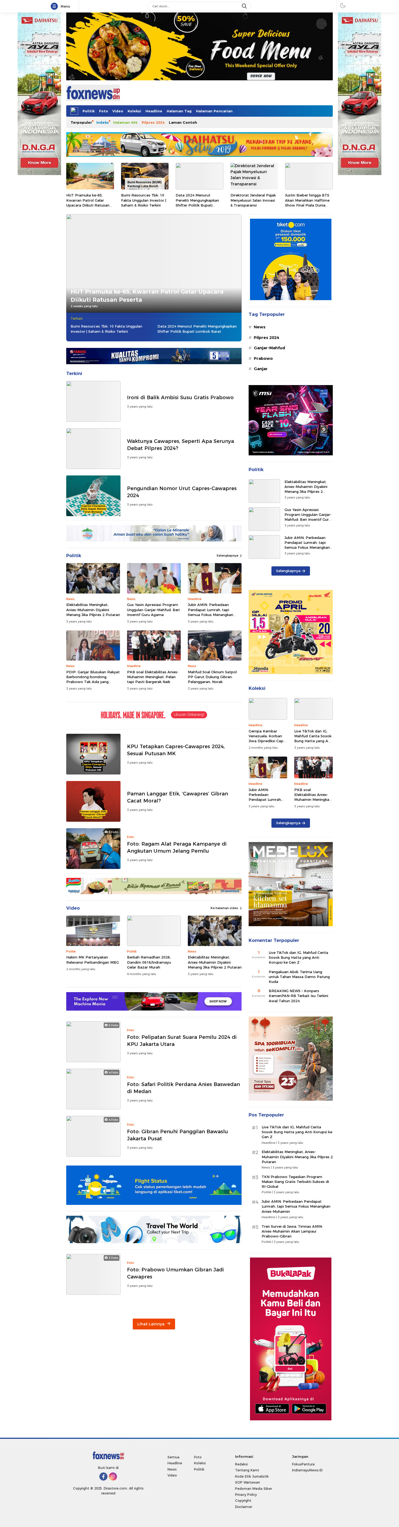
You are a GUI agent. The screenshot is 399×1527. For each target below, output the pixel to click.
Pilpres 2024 (266, 337)
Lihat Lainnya (151, 1324)
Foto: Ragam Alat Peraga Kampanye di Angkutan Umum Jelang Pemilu (177, 847)
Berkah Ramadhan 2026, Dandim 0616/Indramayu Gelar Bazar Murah (149, 962)
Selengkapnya (227, 555)
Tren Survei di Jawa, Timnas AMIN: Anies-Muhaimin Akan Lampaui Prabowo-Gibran (292, 1231)
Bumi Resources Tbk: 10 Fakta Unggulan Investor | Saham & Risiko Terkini (143, 200)
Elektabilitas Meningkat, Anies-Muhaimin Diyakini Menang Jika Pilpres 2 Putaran (93, 609)
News (259, 327)
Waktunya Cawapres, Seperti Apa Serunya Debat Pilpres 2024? (180, 444)
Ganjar (261, 368)
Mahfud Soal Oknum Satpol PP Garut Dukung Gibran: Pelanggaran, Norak (212, 677)
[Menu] (55, 6)
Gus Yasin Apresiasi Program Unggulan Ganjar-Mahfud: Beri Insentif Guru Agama (153, 609)
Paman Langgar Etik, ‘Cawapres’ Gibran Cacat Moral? (177, 797)
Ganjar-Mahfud (269, 347)
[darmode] (343, 5)
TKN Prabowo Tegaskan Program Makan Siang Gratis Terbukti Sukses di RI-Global (295, 1181)
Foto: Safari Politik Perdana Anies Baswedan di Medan (183, 1087)
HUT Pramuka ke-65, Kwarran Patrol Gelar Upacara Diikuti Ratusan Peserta (87, 202)
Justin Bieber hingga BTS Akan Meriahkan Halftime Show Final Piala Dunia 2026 (307, 202)
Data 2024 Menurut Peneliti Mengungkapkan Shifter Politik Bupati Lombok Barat (197, 202)
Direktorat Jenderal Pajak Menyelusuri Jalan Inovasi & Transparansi (253, 200)
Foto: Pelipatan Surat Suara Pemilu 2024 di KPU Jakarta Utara (182, 1040)
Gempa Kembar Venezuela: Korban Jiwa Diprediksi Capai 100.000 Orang (267, 738)
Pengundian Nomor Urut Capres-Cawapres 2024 (182, 492)
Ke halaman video (224, 908)
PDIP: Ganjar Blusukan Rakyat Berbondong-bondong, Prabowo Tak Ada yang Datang (93, 679)
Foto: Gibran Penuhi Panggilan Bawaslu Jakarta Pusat (177, 1135)
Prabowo (263, 358)
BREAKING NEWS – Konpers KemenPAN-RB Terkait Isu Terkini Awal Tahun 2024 (298, 996)
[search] (245, 6)
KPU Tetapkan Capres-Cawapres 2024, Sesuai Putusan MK (176, 750)
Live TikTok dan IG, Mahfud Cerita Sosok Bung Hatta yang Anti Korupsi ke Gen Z (313, 738)
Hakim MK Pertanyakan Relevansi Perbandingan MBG (92, 959)
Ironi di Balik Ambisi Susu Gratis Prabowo (180, 397)
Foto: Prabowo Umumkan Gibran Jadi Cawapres (175, 1273)
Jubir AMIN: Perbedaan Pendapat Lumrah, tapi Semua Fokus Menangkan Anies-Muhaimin (210, 612)
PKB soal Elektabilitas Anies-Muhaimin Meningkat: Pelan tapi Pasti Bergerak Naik (153, 677)
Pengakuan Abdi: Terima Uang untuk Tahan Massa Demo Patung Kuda (299, 977)
